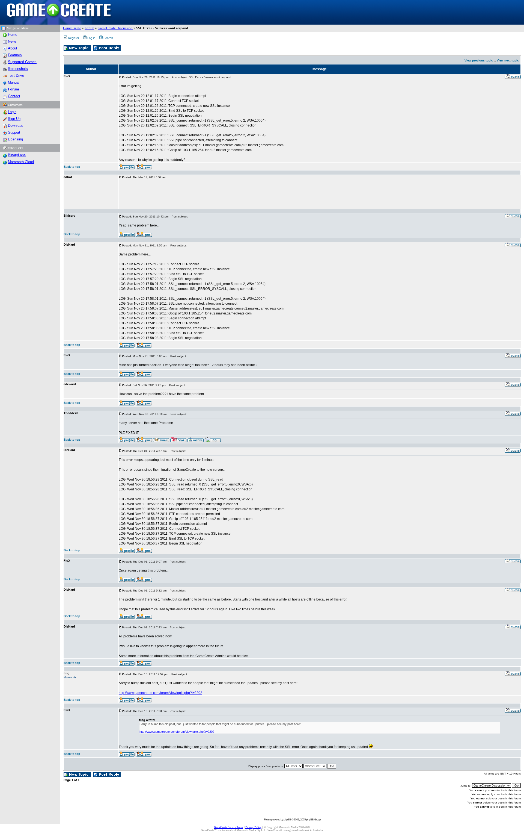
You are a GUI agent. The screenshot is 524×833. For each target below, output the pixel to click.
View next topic (508, 60)
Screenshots (18, 69)
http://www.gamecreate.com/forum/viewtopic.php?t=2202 (160, 693)
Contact (14, 96)
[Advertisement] (218, 195)
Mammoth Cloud (21, 162)
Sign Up (14, 119)
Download (15, 125)
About (12, 48)
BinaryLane (17, 155)
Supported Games (22, 62)
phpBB (287, 819)
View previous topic (479, 60)
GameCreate (72, 28)
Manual (13, 82)
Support (14, 132)
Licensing (15, 139)
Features (15, 55)
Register (73, 38)
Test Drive (16, 75)
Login (12, 112)
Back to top (72, 166)
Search (108, 38)
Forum (89, 28)
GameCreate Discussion (115, 28)
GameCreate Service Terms (228, 827)
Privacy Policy (253, 827)
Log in (91, 38)
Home (12, 35)
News (12, 41)
